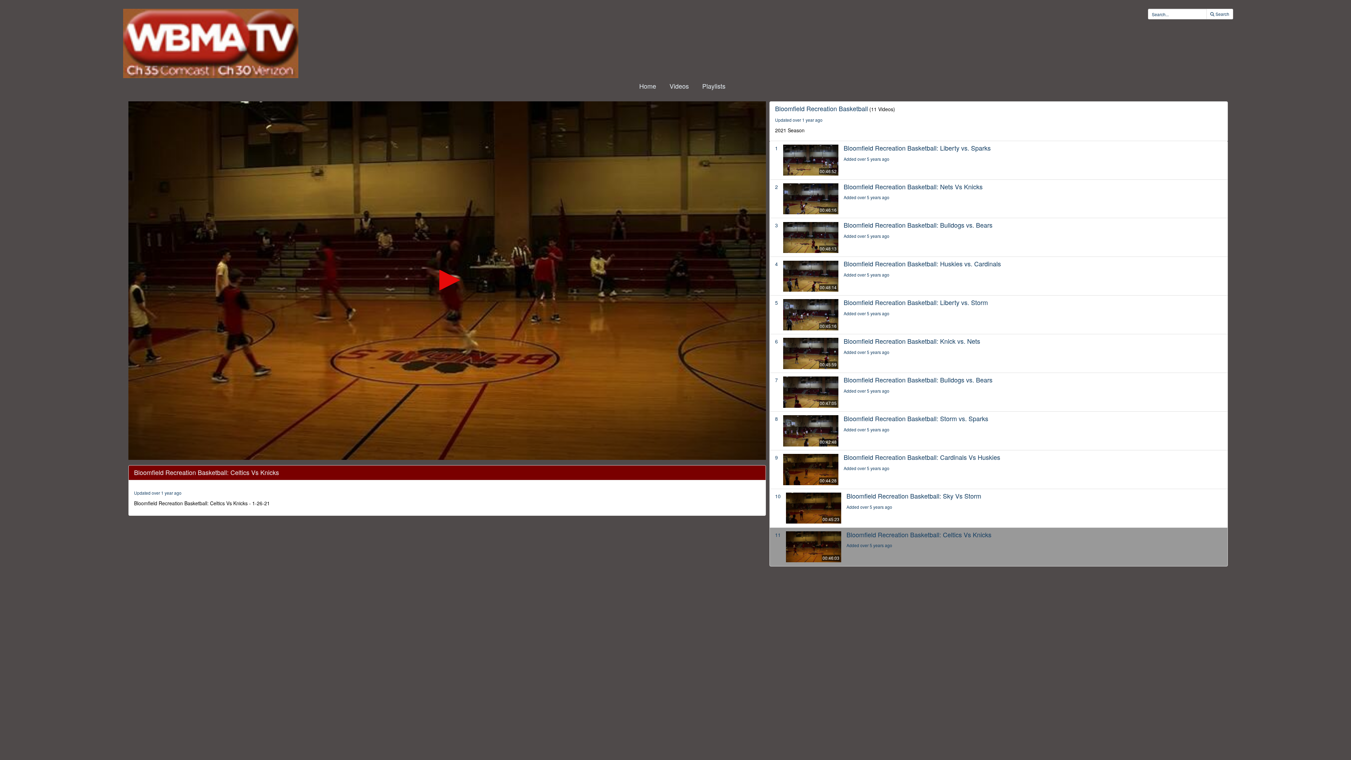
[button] (447, 280)
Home (647, 85)
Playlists (713, 85)
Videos (679, 85)
